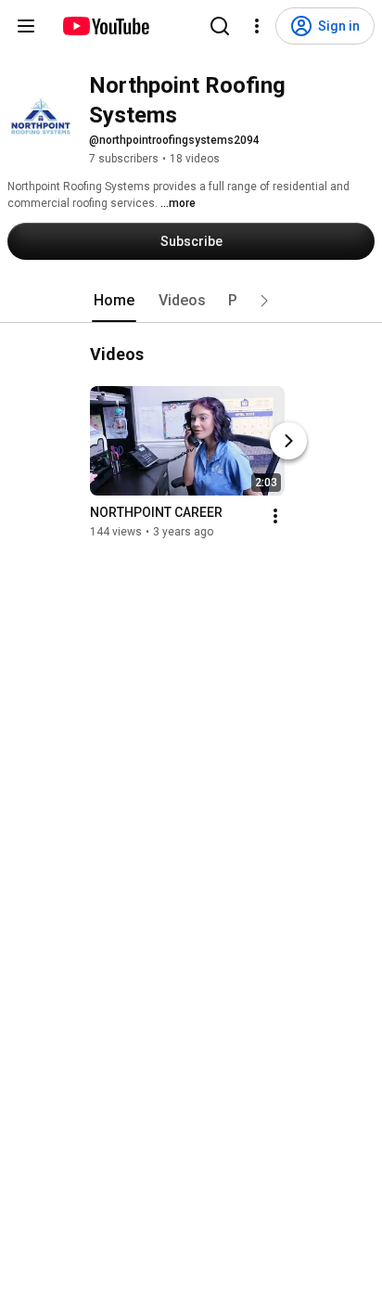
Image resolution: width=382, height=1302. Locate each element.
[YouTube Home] (105, 26)
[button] (264, 300)
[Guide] (26, 26)
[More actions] (275, 516)
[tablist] (191, 300)
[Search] (220, 26)
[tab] (114, 300)
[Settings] (257, 26)
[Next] (288, 440)
